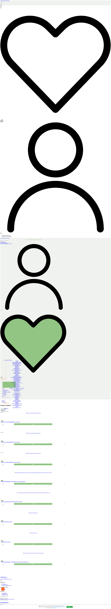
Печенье (16, 402)
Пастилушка (16, 379)
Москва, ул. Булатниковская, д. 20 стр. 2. (6, 243)
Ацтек (17, 361)
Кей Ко (17, 374)
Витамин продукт (16, 368)
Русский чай (16, 381)
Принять (69, 606)
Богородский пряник (17, 365)
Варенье (16, 393)
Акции (5, 409)
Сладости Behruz (16, 385)
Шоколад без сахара (17, 407)
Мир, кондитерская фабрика (16, 377)
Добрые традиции (16, 372)
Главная (3, 400)
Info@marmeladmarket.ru (3, 242)
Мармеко (17, 375)
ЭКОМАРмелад (17, 390)
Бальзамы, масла (16, 392)
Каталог (3, 401)
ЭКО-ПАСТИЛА (16, 391)
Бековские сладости (17, 363)
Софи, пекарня (17, 386)
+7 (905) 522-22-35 (3, 576)
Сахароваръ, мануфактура (17, 382)
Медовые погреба (16, 376)
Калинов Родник (17, 373)
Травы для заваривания (17, 405)
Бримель (16, 366)
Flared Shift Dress (4, 602)
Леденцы (17, 398)
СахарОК (17, 383)
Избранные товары (5, 594)
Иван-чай (17, 404)
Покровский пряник (17, 380)
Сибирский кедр (17, 384)
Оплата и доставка (5, 584)
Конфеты (17, 397)
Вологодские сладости (16, 370)
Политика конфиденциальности (7, 585)
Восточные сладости (17, 394)
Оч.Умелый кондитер (17, 378)
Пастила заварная (17, 400)
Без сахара (6, 408)
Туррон (16, 387)
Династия (17, 371)
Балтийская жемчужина (17, 362)
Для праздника (17, 395)
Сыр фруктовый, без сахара (17, 403)
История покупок (4, 593)
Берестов (17, 364)
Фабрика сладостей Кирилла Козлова (16, 388)
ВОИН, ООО (17, 369)
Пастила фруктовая (17, 401)
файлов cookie (54, 607)
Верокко (16, 367)
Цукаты (16, 406)
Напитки (17, 399)
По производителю (8, 360)
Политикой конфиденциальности (59, 606)
